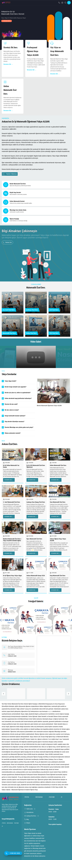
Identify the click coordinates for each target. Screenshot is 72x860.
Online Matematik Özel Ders (58, 465)
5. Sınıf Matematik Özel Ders (11, 502)
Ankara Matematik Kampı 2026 (36, 575)
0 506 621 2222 (6, 20)
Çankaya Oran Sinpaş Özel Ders (36, 502)
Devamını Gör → (8, 64)
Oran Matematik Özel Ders (57, 502)
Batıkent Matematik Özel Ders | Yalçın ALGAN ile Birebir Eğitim (12, 539)
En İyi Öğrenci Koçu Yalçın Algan (12, 575)
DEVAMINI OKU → (8, 480)
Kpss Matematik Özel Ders (34, 539)
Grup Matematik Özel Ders (57, 575)
